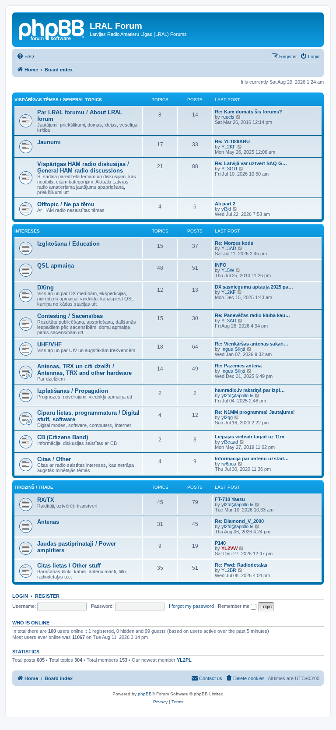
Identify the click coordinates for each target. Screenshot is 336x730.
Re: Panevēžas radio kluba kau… (252, 315)
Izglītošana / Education (68, 243)
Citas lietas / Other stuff (69, 565)
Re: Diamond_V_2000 (239, 521)
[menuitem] (25, 56)
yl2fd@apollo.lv (237, 395)
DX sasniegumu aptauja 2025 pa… (254, 286)
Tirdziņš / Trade (33, 487)
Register (47, 596)
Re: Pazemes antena (238, 365)
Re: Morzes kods (234, 243)
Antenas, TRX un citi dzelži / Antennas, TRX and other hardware (84, 369)
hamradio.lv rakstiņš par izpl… (250, 390)
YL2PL (184, 660)
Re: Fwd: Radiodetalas (241, 565)
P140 (220, 543)
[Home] (52, 28)
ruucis (227, 117)
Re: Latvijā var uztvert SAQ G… (251, 163)
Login (20, 596)
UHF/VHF (49, 344)
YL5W (227, 270)
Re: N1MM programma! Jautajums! (255, 412)
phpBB (145, 693)
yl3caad (229, 441)
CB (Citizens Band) (62, 437)
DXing (45, 287)
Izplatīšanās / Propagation (72, 391)
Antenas (48, 521)
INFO (221, 265)
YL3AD (228, 248)
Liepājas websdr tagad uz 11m (249, 436)
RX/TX (45, 500)
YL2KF (228, 146)
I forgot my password (191, 606)
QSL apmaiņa (55, 265)
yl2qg (227, 417)
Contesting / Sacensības (70, 316)
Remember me (234, 606)
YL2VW (229, 548)
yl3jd (226, 209)
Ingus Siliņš (233, 349)
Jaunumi (49, 142)
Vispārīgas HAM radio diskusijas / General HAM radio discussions (83, 167)
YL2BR (228, 570)
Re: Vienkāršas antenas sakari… (251, 343)
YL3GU (229, 168)
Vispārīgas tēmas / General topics (58, 99)
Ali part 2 (225, 203)
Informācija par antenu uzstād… (252, 458)
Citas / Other (54, 459)
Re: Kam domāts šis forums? (248, 111)
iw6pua (228, 463)
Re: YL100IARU (232, 141)
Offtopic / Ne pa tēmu (65, 204)
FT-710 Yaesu (230, 499)
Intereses (27, 231)
